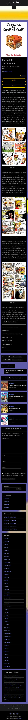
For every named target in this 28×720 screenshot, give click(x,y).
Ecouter (14, 80)
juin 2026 (6, 544)
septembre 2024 (7, 607)
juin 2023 (6, 651)
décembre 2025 (7, 562)
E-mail (3, 461)
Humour (10, 71)
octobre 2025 (7, 568)
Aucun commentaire (7, 69)
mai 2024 (6, 618)
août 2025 (6, 574)
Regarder (14, 85)
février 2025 (6, 592)
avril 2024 (6, 621)
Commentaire (5, 438)
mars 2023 (6, 660)
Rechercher (6, 486)
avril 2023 (6, 657)
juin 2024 (6, 615)
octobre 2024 (7, 604)
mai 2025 (6, 583)
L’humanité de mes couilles (14, 408)
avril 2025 (6, 586)
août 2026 (6, 538)
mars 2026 (6, 553)
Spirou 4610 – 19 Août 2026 (10, 517)
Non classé (6, 507)
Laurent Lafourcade (15, 66)
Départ (18, 488)
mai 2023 (6, 654)
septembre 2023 (7, 642)
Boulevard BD (14, 2)
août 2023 (6, 645)
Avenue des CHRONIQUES (10, 706)
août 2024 (6, 609)
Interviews (6, 504)
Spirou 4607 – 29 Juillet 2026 (10, 526)
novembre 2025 (7, 565)
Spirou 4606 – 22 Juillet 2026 (10, 529)
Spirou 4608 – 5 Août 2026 (10, 523)
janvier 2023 (7, 666)
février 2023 (6, 663)
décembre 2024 (7, 598)
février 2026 (6, 556)
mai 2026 (6, 547)
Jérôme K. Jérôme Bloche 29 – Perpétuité (17, 385)
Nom (3, 455)
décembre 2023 (7, 633)
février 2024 (6, 627)
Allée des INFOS (20, 706)
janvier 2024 (7, 630)
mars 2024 (6, 624)
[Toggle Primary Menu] (14, 7)
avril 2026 (6, 550)
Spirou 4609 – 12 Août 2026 (10, 520)
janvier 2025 (7, 595)
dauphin (4, 359)
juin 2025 (6, 580)
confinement (14, 356)
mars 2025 (6, 589)
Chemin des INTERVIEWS (14, 708)
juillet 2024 (6, 612)
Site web (4, 467)
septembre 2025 (7, 571)
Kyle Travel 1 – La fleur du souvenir (16, 419)
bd (9, 356)
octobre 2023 (7, 639)
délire (9, 359)
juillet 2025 (6, 577)
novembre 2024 (7, 601)
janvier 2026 (7, 559)
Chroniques (5, 71)
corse (20, 356)
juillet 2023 (6, 648)
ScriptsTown (19, 718)
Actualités (6, 498)
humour (14, 359)
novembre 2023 (7, 636)
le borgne (20, 359)
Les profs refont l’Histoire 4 (13, 676)
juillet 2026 (6, 541)
